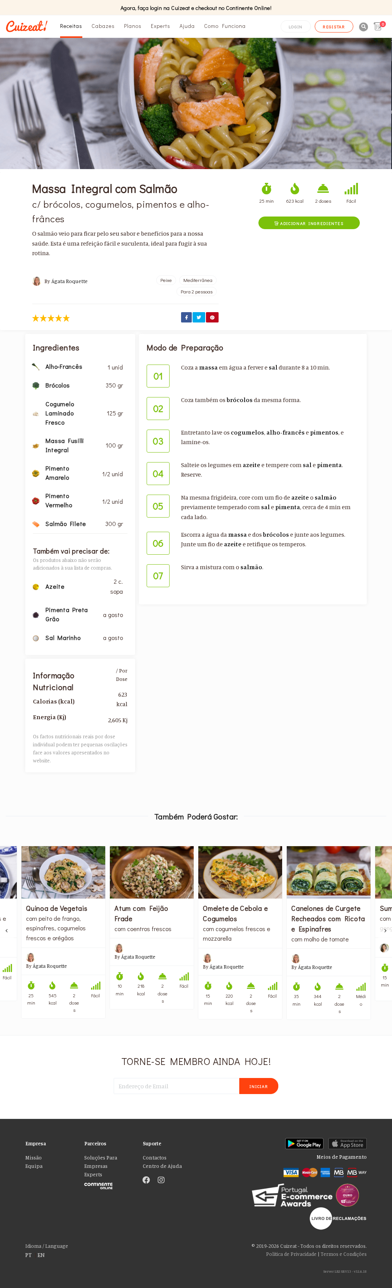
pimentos (324, 432)
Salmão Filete (66, 523)
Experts (160, 25)
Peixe (166, 280)
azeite (251, 465)
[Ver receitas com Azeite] (36, 586)
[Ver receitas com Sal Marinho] (36, 637)
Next (385, 930)
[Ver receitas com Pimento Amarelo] (36, 472)
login (296, 26)
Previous (7, 930)
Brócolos (58, 385)
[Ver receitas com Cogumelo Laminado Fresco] (36, 413)
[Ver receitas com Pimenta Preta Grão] (36, 614)
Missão (33, 1157)
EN (41, 1255)
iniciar (259, 1086)
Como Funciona (225, 25)
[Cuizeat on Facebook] (146, 1180)
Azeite (55, 586)
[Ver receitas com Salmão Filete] (36, 523)
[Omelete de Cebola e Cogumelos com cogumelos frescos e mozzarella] (240, 872)
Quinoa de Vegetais (57, 908)
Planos (133, 25)
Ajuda (187, 25)
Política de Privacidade (291, 1254)
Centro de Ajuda (162, 1166)
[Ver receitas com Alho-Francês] (36, 366)
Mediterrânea (197, 280)
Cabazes (103, 25)
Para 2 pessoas (196, 291)
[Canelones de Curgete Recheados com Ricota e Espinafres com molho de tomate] (329, 872)
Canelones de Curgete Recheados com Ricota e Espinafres (328, 918)
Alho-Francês (64, 366)
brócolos (240, 400)
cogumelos (247, 432)
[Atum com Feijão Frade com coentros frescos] (152, 872)
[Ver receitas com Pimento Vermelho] (36, 500)
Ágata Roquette (69, 281)
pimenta (329, 465)
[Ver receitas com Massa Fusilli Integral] (36, 445)
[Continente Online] (108, 1184)
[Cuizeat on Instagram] (161, 1180)
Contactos (155, 1157)
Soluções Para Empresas (100, 1161)
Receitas (71, 25)
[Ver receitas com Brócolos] (36, 385)
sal (273, 367)
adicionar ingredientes (308, 223)
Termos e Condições (344, 1254)
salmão (325, 497)
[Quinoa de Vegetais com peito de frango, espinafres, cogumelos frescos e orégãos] (63, 872)
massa (208, 367)
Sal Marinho (63, 637)
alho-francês (285, 432)
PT (28, 1255)
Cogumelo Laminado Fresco (60, 413)
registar (334, 26)
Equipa (33, 1166)
